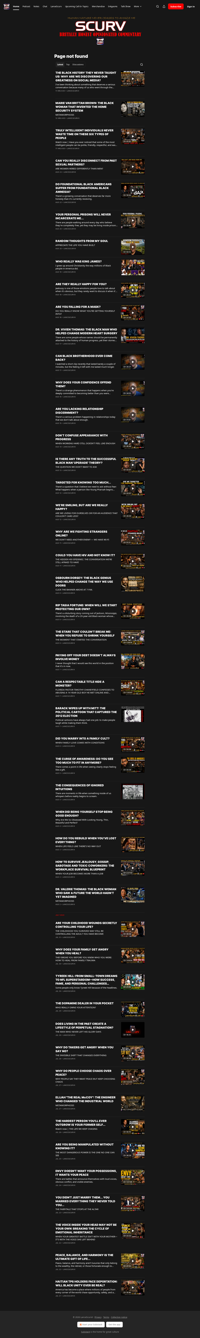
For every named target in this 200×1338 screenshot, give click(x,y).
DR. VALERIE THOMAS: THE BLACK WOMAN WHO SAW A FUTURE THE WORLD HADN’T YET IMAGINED (85, 893)
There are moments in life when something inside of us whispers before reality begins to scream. (83, 795)
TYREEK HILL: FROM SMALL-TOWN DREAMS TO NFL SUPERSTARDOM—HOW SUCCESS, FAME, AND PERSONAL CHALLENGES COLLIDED (86, 980)
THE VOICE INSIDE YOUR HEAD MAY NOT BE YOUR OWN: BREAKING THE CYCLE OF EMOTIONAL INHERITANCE (86, 1228)
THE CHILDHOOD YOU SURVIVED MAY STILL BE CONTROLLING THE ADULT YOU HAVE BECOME (79, 932)
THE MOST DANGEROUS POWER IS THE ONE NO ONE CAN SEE (84, 1154)
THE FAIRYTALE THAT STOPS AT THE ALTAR (76, 1209)
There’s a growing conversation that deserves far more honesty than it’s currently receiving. (83, 197)
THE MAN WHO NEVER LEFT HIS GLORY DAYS (78, 1031)
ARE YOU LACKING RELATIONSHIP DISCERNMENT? (79, 410)
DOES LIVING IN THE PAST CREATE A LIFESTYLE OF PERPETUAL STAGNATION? (84, 1025)
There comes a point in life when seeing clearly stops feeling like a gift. (85, 768)
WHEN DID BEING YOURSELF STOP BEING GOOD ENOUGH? (84, 813)
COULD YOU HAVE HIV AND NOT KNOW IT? (85, 555)
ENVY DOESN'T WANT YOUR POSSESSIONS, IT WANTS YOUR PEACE (86, 1172)
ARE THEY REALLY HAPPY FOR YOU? (81, 284)
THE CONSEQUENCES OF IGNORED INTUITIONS (79, 787)
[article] (100, 84)
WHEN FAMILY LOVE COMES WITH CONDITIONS (80, 742)
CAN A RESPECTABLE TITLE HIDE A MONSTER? (79, 683)
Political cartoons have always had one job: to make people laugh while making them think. (85, 721)
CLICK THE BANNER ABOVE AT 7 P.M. (74, 589)
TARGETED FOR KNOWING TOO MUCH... (83, 482)
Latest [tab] (60, 64)
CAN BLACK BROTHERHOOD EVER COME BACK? (83, 357)
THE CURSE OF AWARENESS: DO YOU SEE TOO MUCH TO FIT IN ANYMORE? (84, 760)
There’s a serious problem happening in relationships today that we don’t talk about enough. (85, 418)
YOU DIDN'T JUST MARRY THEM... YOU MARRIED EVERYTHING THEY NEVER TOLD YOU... (85, 1201)
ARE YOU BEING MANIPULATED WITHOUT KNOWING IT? (84, 1146)
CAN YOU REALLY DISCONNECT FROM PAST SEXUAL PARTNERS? (86, 162)
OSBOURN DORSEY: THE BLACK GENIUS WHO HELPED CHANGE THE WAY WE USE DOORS (84, 581)
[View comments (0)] (78, 94)
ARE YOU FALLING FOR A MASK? (78, 307)
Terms (106, 1317)
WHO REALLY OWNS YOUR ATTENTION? (75, 1007)
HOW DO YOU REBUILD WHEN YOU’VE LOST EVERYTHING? (85, 840)
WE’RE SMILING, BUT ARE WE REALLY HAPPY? (81, 507)
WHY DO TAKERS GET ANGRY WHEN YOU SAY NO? (84, 1049)
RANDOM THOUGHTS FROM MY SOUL (81, 241)
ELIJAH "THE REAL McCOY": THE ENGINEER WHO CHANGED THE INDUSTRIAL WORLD (85, 1099)
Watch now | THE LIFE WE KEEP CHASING (76, 1128)
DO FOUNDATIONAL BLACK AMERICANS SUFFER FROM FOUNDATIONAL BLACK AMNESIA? (83, 188)
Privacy (98, 1317)
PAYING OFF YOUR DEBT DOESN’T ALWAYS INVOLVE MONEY (85, 657)
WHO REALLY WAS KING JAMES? (78, 261)
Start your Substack (92, 1324)
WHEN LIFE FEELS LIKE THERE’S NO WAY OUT (78, 846)
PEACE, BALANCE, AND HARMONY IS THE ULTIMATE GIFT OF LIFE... (84, 1257)
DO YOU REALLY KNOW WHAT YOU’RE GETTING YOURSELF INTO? (85, 312)
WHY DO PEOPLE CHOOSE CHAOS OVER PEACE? (83, 1072)
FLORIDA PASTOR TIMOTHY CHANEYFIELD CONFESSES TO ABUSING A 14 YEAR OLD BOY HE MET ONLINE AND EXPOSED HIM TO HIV (84, 691)
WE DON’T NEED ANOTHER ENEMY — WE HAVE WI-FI (82, 539)
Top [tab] (68, 64)
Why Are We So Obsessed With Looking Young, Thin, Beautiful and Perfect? (81, 821)
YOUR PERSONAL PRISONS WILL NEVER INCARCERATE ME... (83, 216)
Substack (85, 1331)
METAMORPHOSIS (64, 114)
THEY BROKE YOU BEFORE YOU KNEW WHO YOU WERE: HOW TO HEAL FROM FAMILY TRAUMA (83, 959)
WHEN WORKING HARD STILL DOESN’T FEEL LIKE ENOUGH (85, 443)
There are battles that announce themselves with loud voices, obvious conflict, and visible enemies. (86, 1180)
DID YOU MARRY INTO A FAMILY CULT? (82, 738)
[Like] (57, 122)
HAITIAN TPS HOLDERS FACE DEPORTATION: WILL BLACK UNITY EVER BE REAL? (86, 1283)
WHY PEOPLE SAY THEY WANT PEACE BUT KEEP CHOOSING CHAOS (85, 1080)
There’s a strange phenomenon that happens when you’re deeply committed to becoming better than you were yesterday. (84, 392)
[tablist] (70, 64)
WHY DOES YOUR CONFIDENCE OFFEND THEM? (83, 384)
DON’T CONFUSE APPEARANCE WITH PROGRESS (81, 437)
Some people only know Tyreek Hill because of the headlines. (86, 987)
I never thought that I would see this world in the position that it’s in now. (84, 665)
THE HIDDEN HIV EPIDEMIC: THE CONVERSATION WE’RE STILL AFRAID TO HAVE (83, 561)
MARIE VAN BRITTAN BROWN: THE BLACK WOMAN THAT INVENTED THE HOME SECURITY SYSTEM (84, 106)
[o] (133, 79)
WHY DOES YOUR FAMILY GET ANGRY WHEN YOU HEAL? (81, 951)
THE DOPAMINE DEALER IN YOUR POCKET (84, 1003)
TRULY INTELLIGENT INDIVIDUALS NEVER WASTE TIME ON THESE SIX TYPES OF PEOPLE (84, 134)
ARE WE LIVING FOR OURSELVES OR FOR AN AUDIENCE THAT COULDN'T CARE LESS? (86, 514)
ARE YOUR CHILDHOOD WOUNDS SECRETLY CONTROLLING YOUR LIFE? (86, 925)
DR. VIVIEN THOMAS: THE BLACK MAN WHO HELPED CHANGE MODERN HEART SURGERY (86, 331)
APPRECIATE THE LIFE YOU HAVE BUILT (75, 245)
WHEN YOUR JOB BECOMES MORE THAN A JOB (79, 873)
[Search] (157, 6)
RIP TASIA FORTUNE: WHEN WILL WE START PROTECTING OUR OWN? (86, 607)
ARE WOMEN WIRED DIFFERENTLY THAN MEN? (79, 168)
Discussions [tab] (77, 64)
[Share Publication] (164, 6)
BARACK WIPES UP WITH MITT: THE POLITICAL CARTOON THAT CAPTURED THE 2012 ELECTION (86, 712)
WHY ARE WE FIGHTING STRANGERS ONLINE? (81, 533)
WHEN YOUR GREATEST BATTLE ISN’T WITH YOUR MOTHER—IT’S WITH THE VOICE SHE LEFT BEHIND (86, 1238)
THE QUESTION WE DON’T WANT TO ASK (76, 466)
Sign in (191, 6)
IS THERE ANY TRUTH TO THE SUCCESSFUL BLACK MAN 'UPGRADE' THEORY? (85, 460)
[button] (16, 6)
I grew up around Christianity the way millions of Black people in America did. (83, 267)
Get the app (114, 1324)
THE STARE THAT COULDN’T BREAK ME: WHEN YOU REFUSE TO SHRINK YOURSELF (84, 633)
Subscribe (175, 6)
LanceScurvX (73, 91)
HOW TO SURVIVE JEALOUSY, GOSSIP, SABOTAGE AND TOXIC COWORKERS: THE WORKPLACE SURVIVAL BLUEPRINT (84, 865)
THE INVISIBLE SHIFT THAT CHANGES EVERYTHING (80, 1055)
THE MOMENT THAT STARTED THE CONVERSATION (81, 639)
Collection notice (119, 1317)
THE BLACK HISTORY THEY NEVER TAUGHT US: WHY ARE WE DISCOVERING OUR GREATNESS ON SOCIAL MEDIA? (85, 76)
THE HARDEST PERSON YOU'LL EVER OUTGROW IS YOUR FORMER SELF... (81, 1122)
